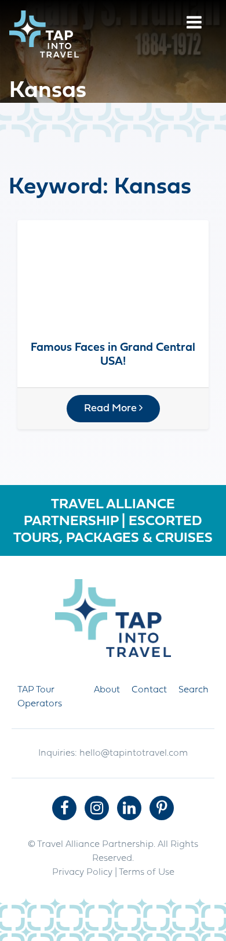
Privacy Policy (82, 872)
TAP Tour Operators (39, 697)
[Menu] (194, 24)
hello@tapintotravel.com (133, 753)
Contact (149, 690)
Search (193, 690)
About (107, 690)
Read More (111, 408)
